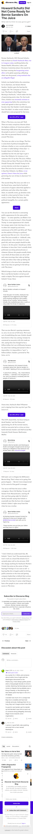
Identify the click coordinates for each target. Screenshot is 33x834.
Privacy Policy (22, 818)
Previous (7, 641)
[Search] (30, 746)
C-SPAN (16, 53)
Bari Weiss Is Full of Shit (10, 751)
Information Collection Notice (20, 619)
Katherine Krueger (14, 757)
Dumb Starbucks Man (20, 60)
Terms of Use (25, 618)
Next (26, 641)
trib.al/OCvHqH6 (20, 450)
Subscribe (22, 2)
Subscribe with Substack (17, 810)
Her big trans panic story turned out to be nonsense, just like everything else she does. (11, 755)
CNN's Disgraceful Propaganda (8, 766)
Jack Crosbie (9, 25)
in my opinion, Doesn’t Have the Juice (14, 172)
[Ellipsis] (30, 670)
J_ (6, 722)
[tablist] (9, 653)
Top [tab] (4, 746)
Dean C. (8, 670)
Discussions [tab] (15, 746)
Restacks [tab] (13, 653)
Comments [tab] (6, 653)
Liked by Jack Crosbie (13, 672)
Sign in (29, 2)
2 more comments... (7, 737)
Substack (7, 830)
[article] (16, 755)
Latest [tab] (8, 746)
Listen (29, 26)
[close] (27, 773)
